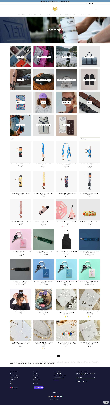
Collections (56, 27)
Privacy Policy (36, 373)
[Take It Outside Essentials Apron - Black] (65, 256)
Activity (67, 14)
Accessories (57, 14)
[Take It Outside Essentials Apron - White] (67, 256)
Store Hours (56, 380)
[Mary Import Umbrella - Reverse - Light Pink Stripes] (69, 226)
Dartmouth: (60, 375)
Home (52, 27)
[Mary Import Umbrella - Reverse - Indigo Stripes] (65, 226)
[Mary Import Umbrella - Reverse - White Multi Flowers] (63, 226)
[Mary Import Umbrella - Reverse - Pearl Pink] (62, 226)
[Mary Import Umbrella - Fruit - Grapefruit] (89, 226)
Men (49, 14)
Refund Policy (35, 377)
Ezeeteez (75, 14)
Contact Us (35, 381)
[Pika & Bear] (65, 316)
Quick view (20, 161)
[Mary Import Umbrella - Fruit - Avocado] (87, 226)
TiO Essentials (22, 14)
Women (42, 14)
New (30, 14)
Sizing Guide (12, 379)
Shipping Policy (36, 375)
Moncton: (59, 377)
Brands (36, 14)
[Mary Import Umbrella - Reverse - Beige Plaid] (67, 226)
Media (11, 381)
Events (90, 14)
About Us (11, 373)
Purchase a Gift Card (14, 375)
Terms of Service (36, 379)
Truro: (57, 373)
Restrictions (35, 383)
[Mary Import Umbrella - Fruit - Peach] (91, 226)
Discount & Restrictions (14, 377)
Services (83, 14)
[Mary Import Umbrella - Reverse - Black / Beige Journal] (70, 226)
